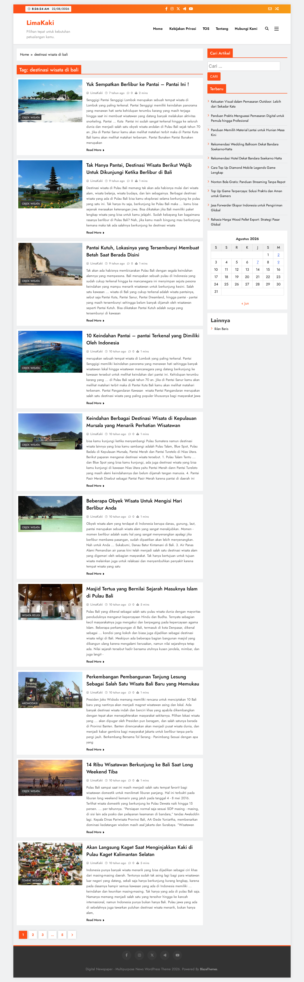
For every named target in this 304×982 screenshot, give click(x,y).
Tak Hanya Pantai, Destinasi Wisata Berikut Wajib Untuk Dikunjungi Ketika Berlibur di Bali (139, 168)
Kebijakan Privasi (182, 28)
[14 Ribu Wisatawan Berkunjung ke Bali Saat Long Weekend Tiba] (50, 778)
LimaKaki (40, 22)
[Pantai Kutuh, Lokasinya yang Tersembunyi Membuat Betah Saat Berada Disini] (50, 264)
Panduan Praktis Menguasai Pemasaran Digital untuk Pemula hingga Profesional (247, 118)
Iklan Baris (221, 328)
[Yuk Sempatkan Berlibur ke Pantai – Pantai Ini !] (50, 100)
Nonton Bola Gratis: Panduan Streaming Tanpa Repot (248, 181)
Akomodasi (30, 703)
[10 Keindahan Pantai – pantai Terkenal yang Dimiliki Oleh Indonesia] (50, 352)
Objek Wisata (31, 118)
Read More (93, 150)
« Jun (245, 303)
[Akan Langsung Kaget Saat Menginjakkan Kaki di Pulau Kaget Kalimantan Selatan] (50, 863)
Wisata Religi (31, 615)
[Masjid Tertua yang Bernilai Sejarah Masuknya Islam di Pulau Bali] (50, 602)
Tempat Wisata (32, 880)
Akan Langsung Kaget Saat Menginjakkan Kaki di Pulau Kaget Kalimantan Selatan (139, 851)
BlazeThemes (208, 969)
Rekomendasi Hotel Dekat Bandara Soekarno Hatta (246, 158)
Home (158, 28)
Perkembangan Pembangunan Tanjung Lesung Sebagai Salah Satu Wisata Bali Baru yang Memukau (142, 680)
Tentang (222, 28)
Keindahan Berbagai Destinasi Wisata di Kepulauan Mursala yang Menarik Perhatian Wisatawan (141, 422)
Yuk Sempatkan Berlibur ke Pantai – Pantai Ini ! (137, 84)
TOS (206, 28)
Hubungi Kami (246, 28)
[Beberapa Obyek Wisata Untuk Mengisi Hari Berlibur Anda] (50, 514)
